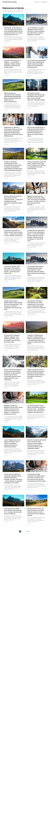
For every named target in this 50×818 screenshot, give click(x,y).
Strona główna (44, 2)
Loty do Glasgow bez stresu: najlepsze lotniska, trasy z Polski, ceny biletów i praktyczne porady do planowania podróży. (12, 443)
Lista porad (36, 2)
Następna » (28, 531)
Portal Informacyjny (10, 2)
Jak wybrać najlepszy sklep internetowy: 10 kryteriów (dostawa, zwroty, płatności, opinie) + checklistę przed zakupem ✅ (12, 270)
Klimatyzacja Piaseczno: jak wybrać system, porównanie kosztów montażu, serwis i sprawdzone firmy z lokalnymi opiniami (36, 512)
